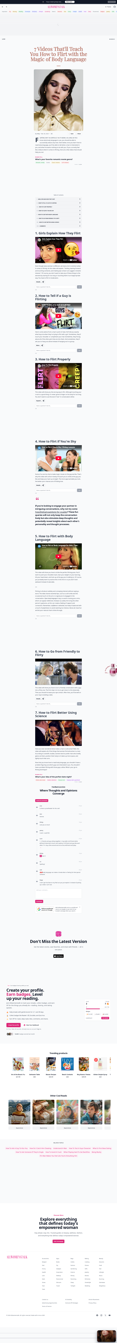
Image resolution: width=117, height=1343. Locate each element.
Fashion (73, 1265)
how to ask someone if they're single (30, 1152)
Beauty (101, 1258)
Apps (57, 1258)
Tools (43, 1289)
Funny (69, 11)
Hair (100, 1269)
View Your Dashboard (32, 1025)
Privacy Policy (92, 1303)
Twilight (75, 11)
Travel (58, 1286)
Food (85, 11)
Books (58, 1262)
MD (51, 133)
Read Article (23, 1128)
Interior (54, 11)
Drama (48, 162)
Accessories (45, 1258)
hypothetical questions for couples (51, 511)
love (3, 39)
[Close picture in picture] (98, 1332)
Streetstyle (27, 11)
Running (15, 11)
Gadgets (58, 1269)
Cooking (87, 1262)
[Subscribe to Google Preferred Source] (45, 909)
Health (80, 11)
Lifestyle (41, 11)
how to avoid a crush (54, 1152)
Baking (87, 1258)
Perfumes (34, 11)
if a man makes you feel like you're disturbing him (58, 1156)
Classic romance (56, 162)
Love (43, 1275)
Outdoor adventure (51, 780)
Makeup (58, 1275)
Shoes (43, 1282)
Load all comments (41, 800)
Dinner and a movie (40, 780)
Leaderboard (89, 1018)
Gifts (113, 11)
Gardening (47, 11)
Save (72, 133)
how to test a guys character (80, 1148)
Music (101, 1275)
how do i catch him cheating (40, 1148)
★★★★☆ (112, 39)
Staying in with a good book (73, 780)
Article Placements (94, 1299)
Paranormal (96, 11)
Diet (65, 11)
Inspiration (4, 11)
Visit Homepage (58, 1241)
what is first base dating (102, 1148)
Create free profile (13, 1025)
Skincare (58, 1282)
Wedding (21, 11)
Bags (72, 1258)
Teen (43, 1286)
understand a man (60, 1148)
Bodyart (102, 11)
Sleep (89, 11)
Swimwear (102, 1282)
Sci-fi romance (65, 162)
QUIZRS (80, 164)
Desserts (60, 11)
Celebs (72, 1262)
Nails (43, 1279)
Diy (10, 11)
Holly (38, 133)
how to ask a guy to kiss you (17, 1148)
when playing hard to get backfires (77, 1152)
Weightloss (102, 1286)
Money (72, 1275)
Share (79, 133)
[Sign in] (114, 6)
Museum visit (61, 780)
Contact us (45, 1299)
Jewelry (108, 11)
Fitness (87, 1265)
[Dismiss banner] (79, 907)
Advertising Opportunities (49, 1303)
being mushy (96, 1152)
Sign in (39, 1029)
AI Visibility (68, 1299)
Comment (39, 901)
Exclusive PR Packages (71, 1303)
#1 (40, 856)
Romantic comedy (40, 162)
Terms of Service (46, 1306)
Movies (87, 1275)
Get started (105, 1018)
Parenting (73, 1279)
